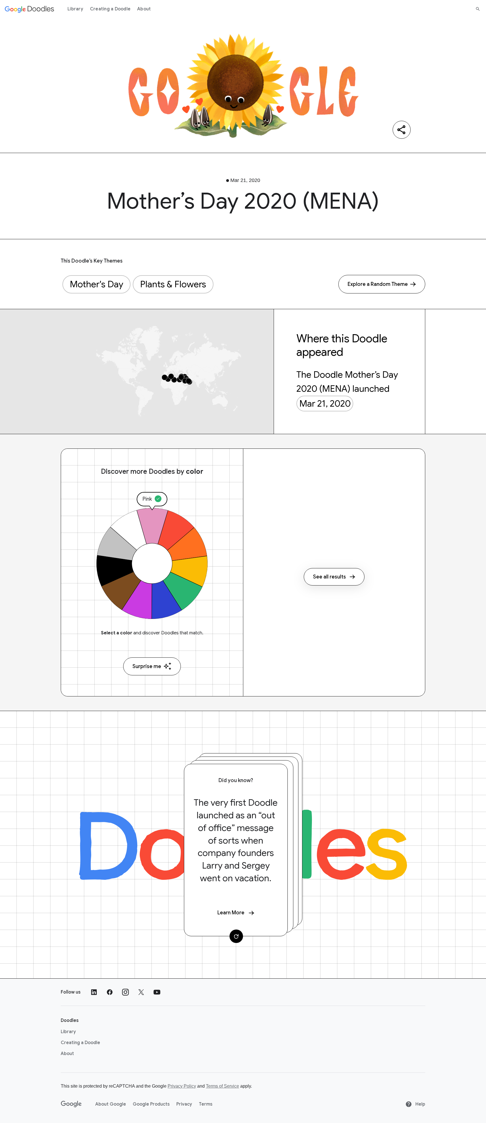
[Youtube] (157, 992)
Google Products (151, 1104)
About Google (110, 1104)
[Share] (402, 130)
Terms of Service (222, 1086)
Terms (205, 1104)
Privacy (184, 1104)
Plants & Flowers (173, 284)
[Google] (71, 1104)
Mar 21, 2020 (325, 403)
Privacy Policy (182, 1086)
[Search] (478, 9)
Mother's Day (96, 284)
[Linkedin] (94, 992)
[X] (141, 992)
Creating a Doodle (110, 9)
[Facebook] (109, 992)
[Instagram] (125, 992)
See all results (329, 577)
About (144, 9)
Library (75, 9)
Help (419, 1104)
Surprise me (146, 666)
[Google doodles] (29, 9)
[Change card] (236, 936)
